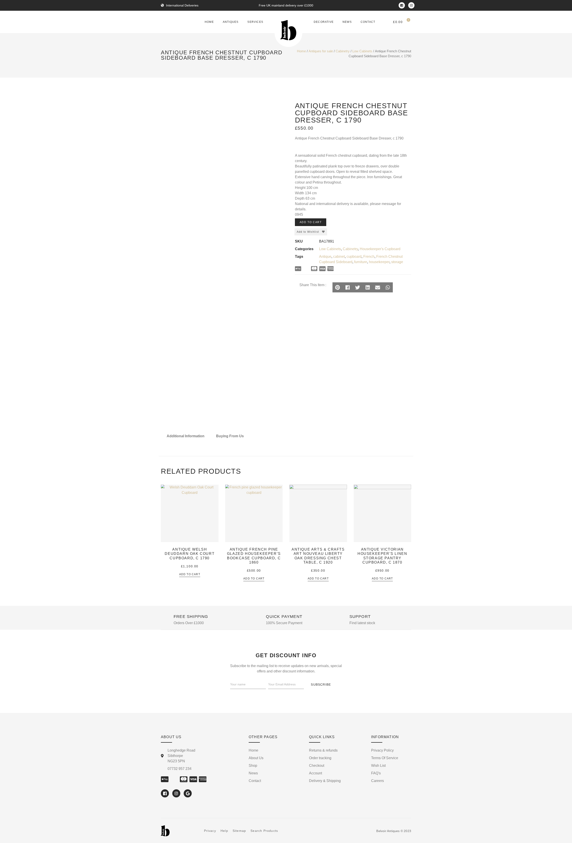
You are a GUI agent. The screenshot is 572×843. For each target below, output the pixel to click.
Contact (368, 21)
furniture (360, 262)
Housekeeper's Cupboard (380, 249)
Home (209, 21)
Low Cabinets (362, 51)
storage (397, 262)
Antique (325, 256)
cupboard (354, 256)
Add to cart (311, 222)
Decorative (324, 21)
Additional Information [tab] (185, 436)
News (347, 21)
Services (255, 21)
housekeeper (379, 262)
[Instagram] (411, 5)
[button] (337, 287)
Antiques (231, 21)
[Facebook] (402, 5)
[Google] (188, 793)
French (368, 256)
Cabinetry (343, 51)
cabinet (339, 256)
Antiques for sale (321, 51)
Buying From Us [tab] (230, 436)
